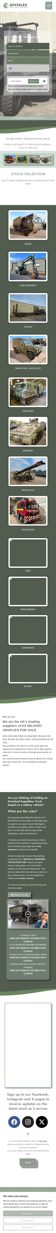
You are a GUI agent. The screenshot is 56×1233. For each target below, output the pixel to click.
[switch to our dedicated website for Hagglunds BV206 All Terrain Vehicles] (28, 392)
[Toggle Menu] (49, 5)
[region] (28, 1212)
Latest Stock (13, 53)
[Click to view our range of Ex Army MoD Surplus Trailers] (28, 308)
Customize (28, 1220)
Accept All (28, 1213)
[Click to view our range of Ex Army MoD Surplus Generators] (28, 630)
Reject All (28, 1227)
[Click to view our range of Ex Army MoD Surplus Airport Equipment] (28, 471)
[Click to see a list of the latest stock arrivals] (10, 159)
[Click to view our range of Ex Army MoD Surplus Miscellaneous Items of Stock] (28, 591)
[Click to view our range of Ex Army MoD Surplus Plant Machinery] (28, 266)
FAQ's (10, 61)
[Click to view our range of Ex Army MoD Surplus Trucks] (28, 225)
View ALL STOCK (15, 46)
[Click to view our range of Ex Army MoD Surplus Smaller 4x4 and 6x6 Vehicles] (28, 349)
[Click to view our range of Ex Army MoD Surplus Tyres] (28, 553)
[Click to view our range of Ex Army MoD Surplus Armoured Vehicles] (28, 432)
